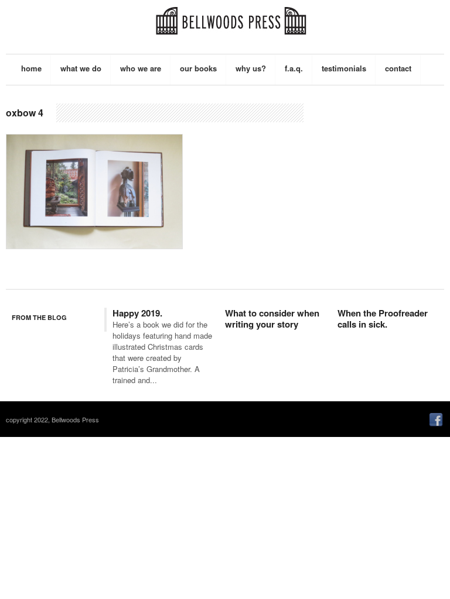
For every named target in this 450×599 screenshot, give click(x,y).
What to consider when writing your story (272, 319)
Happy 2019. (137, 313)
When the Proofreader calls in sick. (383, 319)
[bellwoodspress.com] (231, 18)
